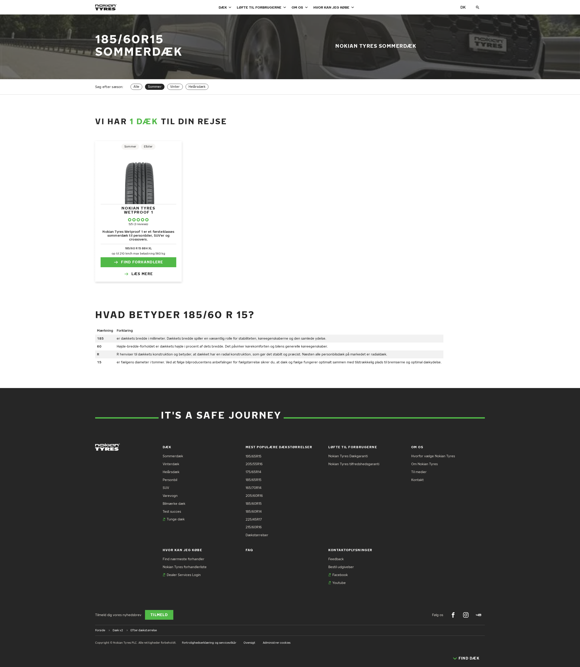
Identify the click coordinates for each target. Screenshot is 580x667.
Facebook (340, 575)
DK (463, 7)
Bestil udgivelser (341, 567)
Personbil (170, 480)
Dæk (223, 7)
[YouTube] (478, 615)
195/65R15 (253, 456)
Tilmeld (159, 614)
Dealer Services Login (184, 575)
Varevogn (170, 496)
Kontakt (417, 480)
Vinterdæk (171, 464)
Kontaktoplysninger (350, 550)
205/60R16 (254, 496)
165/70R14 (253, 488)
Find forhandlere (142, 262)
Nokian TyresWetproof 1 (138, 210)
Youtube (339, 583)
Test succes (172, 511)
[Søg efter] (477, 7)
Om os (297, 7)
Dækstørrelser (257, 535)
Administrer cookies (276, 642)
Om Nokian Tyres (424, 464)
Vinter (175, 86)
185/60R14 (254, 511)
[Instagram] (465, 615)
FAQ (249, 550)
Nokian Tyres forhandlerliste (185, 567)
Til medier (419, 472)
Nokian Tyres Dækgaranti (348, 456)
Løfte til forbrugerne (259, 7)
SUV (166, 488)
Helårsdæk (196, 86)
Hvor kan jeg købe (331, 7)
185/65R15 (253, 480)
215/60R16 (254, 527)
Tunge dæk (176, 519)
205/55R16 (254, 464)
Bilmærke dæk (174, 503)
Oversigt (250, 642)
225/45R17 (254, 519)
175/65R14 (253, 472)
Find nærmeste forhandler (183, 559)
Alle (136, 86)
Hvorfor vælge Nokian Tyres (433, 456)
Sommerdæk (173, 456)
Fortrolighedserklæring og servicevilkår (209, 642)
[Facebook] (453, 615)
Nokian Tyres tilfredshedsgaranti (353, 464)
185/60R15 (254, 503)
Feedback (336, 559)
